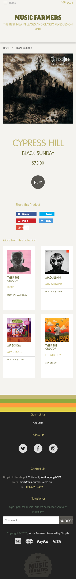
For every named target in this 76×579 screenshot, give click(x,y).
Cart (69, 3)
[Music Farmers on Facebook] (38, 448)
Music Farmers (36, 533)
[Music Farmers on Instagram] (53, 448)
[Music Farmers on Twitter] (23, 448)
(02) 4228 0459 (34, 487)
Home (6, 47)
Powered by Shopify (58, 533)
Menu (12, 3)
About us (38, 423)
